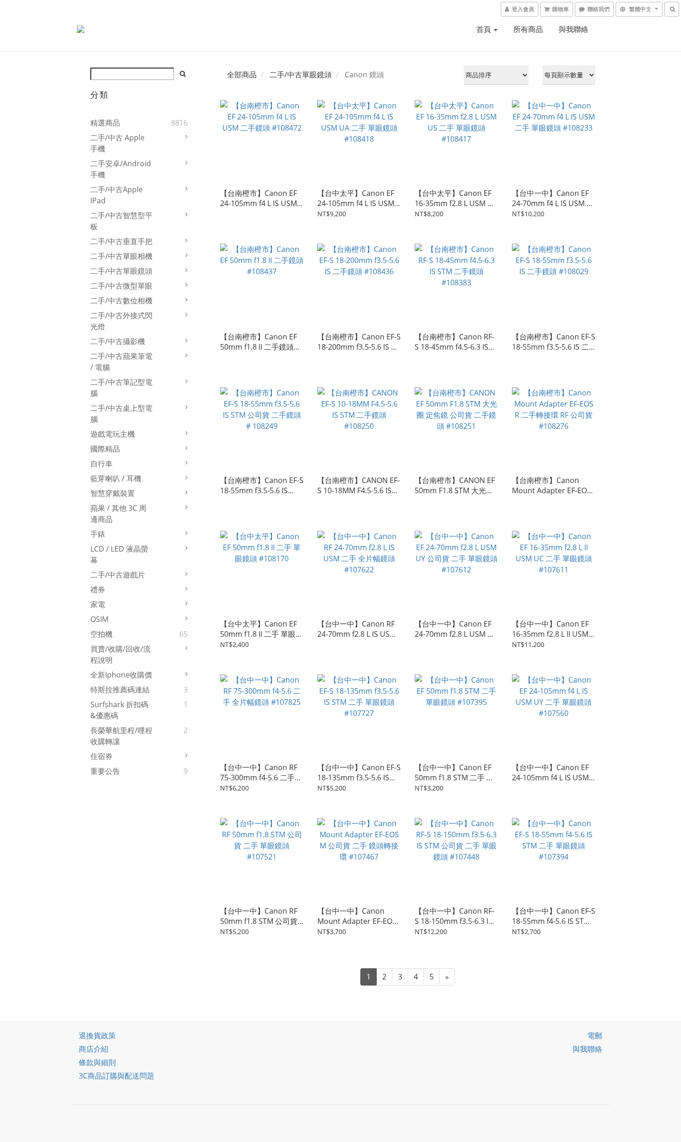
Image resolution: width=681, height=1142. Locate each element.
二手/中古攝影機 (117, 341)
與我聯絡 (573, 29)
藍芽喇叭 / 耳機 (115, 478)
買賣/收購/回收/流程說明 (120, 654)
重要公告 (105, 771)
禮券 (97, 589)
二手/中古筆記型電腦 (121, 387)
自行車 (101, 463)
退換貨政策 (97, 1035)
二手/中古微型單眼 (121, 286)
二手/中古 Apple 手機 (117, 143)
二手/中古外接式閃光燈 (121, 321)
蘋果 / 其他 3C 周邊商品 (118, 513)
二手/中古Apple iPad (116, 195)
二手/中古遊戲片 (117, 575)
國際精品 (105, 449)
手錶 (97, 534)
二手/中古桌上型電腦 (121, 413)
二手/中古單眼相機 (121, 256)
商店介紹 (93, 1049)
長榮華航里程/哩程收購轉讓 (121, 736)
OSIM (99, 619)
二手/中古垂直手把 (121, 241)
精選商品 (105, 123)
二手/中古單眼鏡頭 (121, 271)
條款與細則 (97, 1062)
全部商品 (242, 74)
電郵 (594, 1035)
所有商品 (528, 29)
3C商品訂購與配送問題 (116, 1076)
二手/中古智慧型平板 (121, 221)
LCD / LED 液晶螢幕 (119, 554)
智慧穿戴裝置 (112, 493)
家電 (97, 604)
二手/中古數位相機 (121, 300)
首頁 (484, 29)
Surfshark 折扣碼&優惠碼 (119, 710)
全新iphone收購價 (121, 675)
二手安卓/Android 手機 (120, 169)
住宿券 (101, 756)
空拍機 (101, 634)
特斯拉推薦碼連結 (120, 689)
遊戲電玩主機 (112, 434)
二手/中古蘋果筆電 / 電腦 (121, 361)
